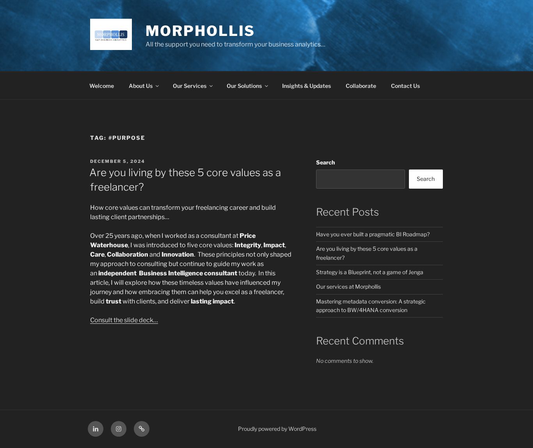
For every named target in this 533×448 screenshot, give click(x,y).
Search (325, 162)
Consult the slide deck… (124, 320)
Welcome (101, 85)
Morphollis (201, 30)
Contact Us (405, 85)
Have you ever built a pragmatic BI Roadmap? (373, 234)
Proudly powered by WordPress (277, 428)
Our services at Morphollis (348, 286)
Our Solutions (244, 85)
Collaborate (361, 85)
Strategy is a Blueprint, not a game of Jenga (369, 272)
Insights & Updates (306, 85)
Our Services (189, 85)
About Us (141, 85)
